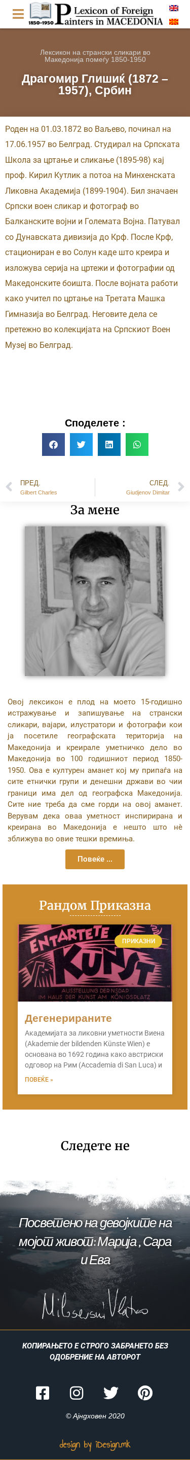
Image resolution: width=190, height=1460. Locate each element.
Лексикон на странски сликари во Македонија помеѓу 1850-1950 (95, 55)
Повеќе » (39, 1079)
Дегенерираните (68, 1018)
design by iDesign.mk (95, 1444)
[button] (53, 444)
